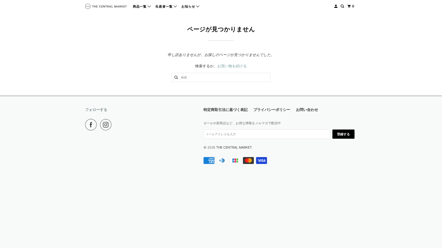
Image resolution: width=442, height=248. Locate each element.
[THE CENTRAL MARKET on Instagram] (107, 124)
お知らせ (188, 6)
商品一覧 (140, 6)
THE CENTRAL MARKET (234, 147)
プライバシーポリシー (271, 109)
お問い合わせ (307, 109)
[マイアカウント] (336, 6)
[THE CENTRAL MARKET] (106, 6)
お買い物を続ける (232, 66)
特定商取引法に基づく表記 (226, 109)
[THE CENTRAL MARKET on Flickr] (116, 124)
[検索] (343, 6)
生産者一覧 (164, 6)
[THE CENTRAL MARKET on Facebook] (92, 124)
